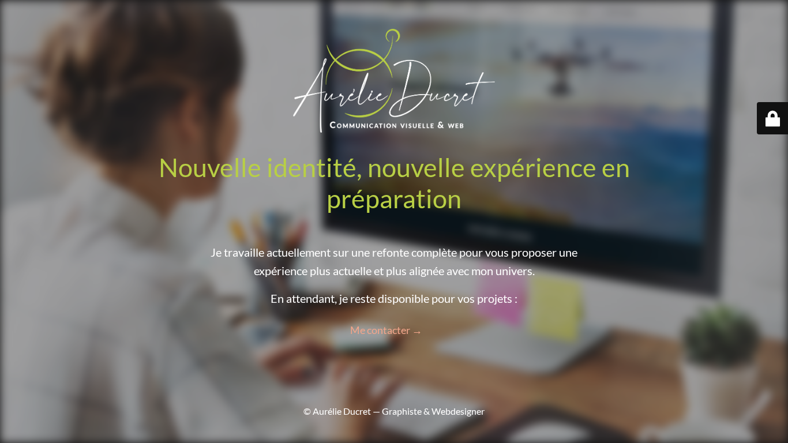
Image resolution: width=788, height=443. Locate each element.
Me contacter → (386, 330)
